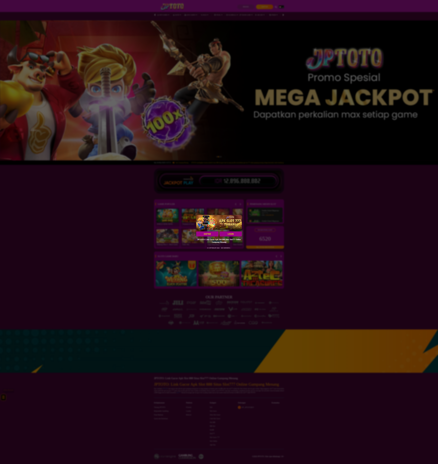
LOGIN (231, 234)
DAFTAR (207, 234)
